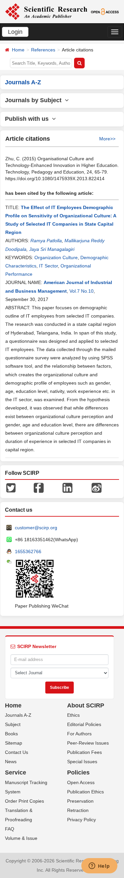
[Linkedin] (67, 487)
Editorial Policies (84, 724)
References (43, 49)
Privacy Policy (81, 819)
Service (15, 772)
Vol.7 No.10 (81, 291)
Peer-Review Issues (88, 743)
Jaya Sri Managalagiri (51, 249)
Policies (78, 772)
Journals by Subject (35, 100)
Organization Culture (56, 257)
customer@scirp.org (36, 527)
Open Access (81, 782)
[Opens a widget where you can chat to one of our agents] (99, 866)
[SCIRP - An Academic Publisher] (46, 11)
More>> (107, 138)
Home (18, 49)
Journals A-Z (18, 715)
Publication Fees (84, 752)
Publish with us (28, 118)
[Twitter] (11, 487)
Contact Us (16, 752)
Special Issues (82, 761)
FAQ (9, 829)
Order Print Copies (24, 801)
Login (15, 32)
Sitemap (13, 743)
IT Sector (48, 265)
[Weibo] (97, 487)
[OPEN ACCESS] (105, 11)
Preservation (80, 801)
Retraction (78, 810)
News (11, 761)
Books (11, 733)
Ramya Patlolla (46, 240)
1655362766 (28, 551)
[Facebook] (39, 487)
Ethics (73, 715)
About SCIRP (85, 705)
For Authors (79, 733)
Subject (13, 724)
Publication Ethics (85, 791)
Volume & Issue (21, 838)
